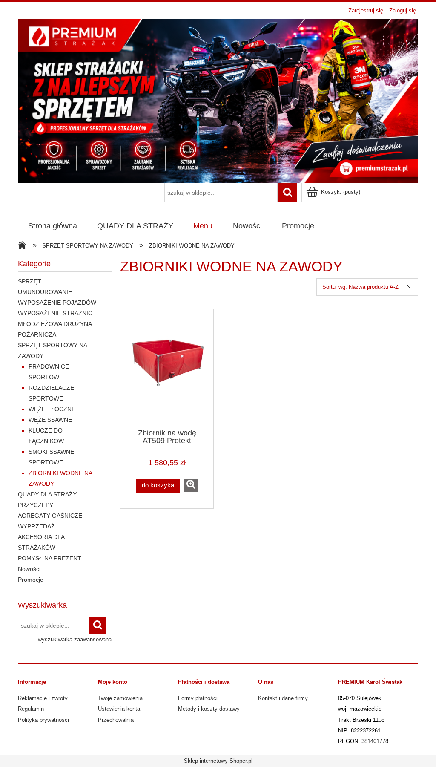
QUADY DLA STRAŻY (47, 494)
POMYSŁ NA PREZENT (49, 558)
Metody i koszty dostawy (209, 709)
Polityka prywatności (43, 720)
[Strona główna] (218, 100)
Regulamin (31, 709)
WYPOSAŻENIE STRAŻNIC (55, 313)
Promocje (30, 579)
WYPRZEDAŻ (36, 526)
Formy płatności (198, 698)
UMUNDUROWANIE (45, 291)
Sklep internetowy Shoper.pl (218, 761)
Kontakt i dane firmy (283, 698)
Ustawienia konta (119, 709)
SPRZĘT (29, 281)
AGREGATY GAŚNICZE (50, 515)
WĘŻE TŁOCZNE (52, 409)
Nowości (29, 568)
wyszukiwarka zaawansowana (75, 639)
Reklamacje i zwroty (43, 698)
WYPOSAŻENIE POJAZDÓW (57, 302)
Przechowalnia (116, 720)
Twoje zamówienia (120, 698)
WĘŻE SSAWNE (50, 419)
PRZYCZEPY (35, 505)
